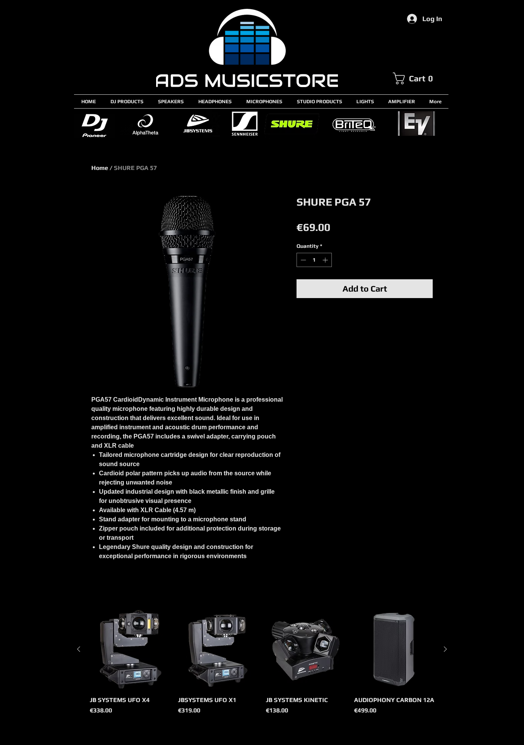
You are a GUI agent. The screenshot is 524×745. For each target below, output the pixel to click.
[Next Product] (445, 649)
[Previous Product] (78, 649)
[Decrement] (302, 260)
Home (99, 167)
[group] (262, 666)
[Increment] (326, 260)
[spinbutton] (314, 260)
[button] (420, 78)
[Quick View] (130, 649)
